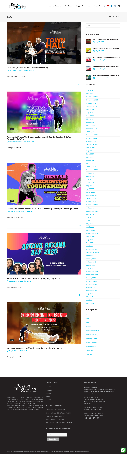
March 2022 (90, 230)
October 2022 (91, 208)
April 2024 (90, 160)
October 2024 (91, 141)
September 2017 (92, 290)
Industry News (91, 339)
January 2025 (91, 132)
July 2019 (89, 268)
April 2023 (90, 189)
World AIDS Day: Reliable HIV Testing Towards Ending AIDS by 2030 (106, 66)
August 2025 (90, 109)
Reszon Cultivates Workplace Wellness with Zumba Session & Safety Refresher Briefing (39, 138)
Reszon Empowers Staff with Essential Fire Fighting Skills (34, 348)
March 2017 (90, 303)
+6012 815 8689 (97, 407)
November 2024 (92, 138)
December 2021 (92, 233)
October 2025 (91, 103)
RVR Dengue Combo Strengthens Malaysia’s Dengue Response (106, 75)
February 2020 (91, 256)
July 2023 (89, 179)
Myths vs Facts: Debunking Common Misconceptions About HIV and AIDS (106, 57)
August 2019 (90, 265)
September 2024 (92, 144)
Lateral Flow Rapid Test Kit (55, 410)
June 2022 (90, 221)
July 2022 (89, 217)
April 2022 (90, 227)
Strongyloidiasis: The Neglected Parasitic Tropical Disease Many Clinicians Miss (106, 39)
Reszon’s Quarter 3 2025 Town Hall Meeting (27, 68)
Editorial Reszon (28, 70)
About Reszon (55, 6)
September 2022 (92, 211)
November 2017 (92, 284)
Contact (96, 6)
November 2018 (92, 271)
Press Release (91, 343)
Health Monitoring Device (55, 419)
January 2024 (91, 167)
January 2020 (91, 259)
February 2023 (91, 195)
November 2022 (92, 205)
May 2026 (89, 94)
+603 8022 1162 (96, 409)
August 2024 (90, 148)
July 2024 (89, 151)
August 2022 (90, 214)
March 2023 (90, 192)
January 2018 (91, 278)
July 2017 (89, 294)
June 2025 (90, 116)
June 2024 (90, 154)
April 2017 (89, 300)
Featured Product (92, 331)
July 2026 (89, 90)
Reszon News (91, 347)
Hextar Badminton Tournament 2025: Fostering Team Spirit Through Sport (42, 209)
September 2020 (92, 252)
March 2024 (90, 163)
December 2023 (92, 170)
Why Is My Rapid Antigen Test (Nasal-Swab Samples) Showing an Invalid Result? (106, 48)
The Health (90, 355)
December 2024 (92, 135)
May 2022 (89, 224)
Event (88, 327)
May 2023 (89, 186)
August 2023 (90, 176)
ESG (87, 323)
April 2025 (90, 122)
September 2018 (92, 275)
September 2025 (92, 106)
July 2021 (89, 240)
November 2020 (92, 249)
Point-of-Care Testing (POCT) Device (59, 422)
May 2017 (89, 297)
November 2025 (92, 100)
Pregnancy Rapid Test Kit (55, 416)
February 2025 (91, 128)
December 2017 (92, 281)
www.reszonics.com (95, 415)
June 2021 (90, 243)
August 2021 (90, 236)
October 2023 (91, 173)
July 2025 (89, 113)
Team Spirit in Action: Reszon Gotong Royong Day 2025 (33, 278)
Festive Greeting (92, 335)
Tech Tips (89, 351)
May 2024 (89, 157)
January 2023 (91, 198)
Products (68, 6)
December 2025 (92, 97)
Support (79, 6)
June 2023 (90, 182)
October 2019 (91, 262)
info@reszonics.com (96, 413)
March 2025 (90, 125)
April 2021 (89, 246)
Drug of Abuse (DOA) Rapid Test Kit (58, 413)
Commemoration (92, 315)
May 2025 (89, 119)
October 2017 (91, 287)
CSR (87, 319)
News (89, 6)
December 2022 (92, 202)
